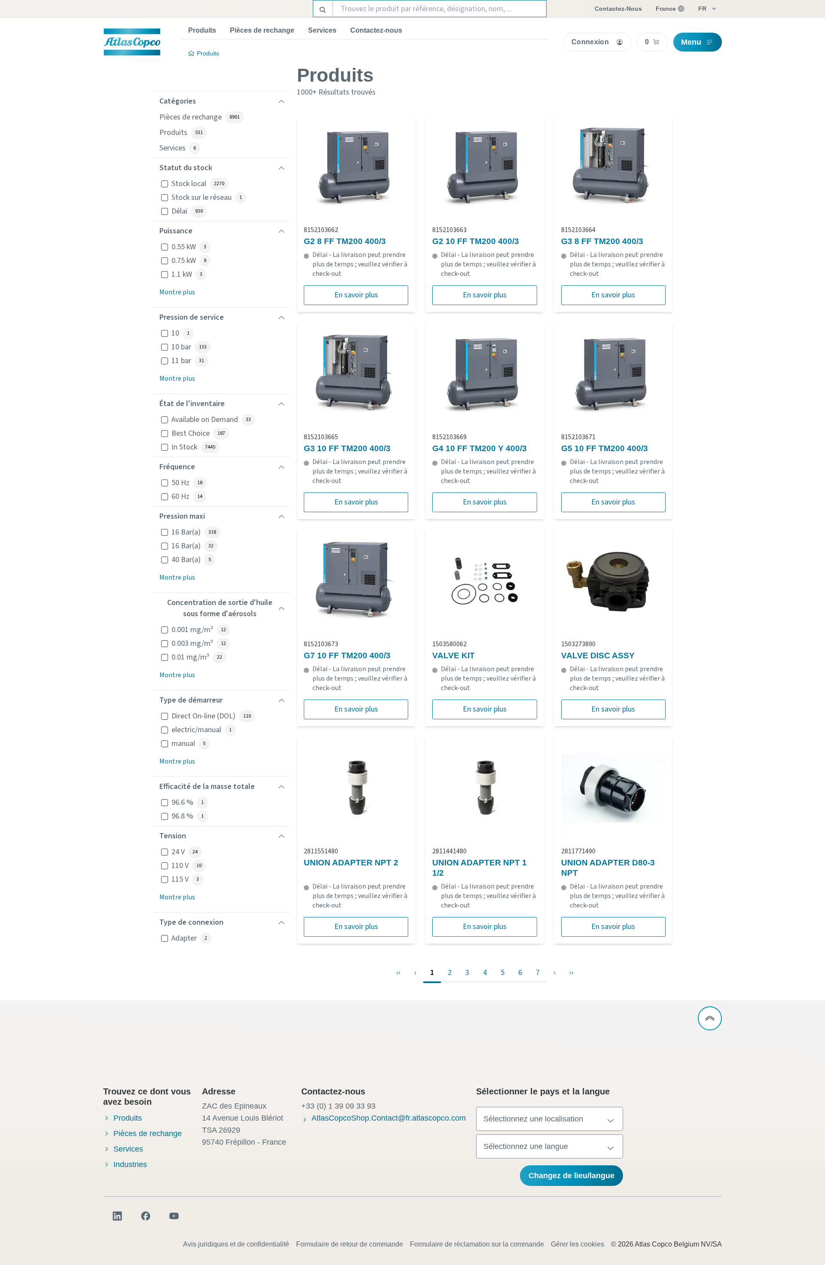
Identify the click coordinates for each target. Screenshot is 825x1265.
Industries (130, 1164)
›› (571, 972)
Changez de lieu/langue (571, 1175)
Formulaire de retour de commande (349, 1244)
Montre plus (177, 292)
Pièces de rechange (262, 30)
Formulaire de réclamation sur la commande (477, 1244)
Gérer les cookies (577, 1244)
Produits (202, 30)
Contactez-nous (376, 30)
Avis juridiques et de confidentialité (236, 1244)
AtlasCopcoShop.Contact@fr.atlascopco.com (389, 1118)
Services (322, 30)
